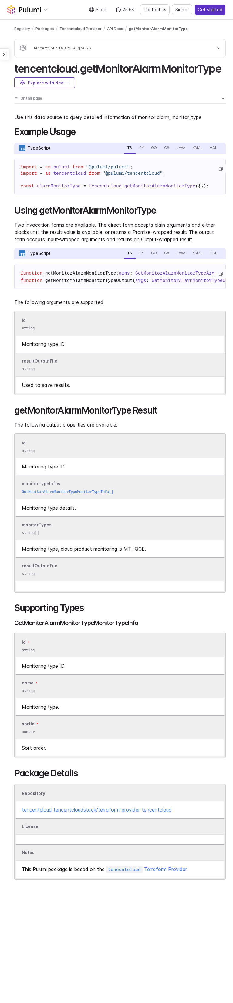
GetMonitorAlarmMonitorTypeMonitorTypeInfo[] (67, 492)
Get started (210, 9)
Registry (22, 28)
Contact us (155, 9)
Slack (101, 9)
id (24, 320)
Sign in (182, 9)
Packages (44, 28)
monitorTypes (37, 524)
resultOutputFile (39, 360)
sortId (28, 723)
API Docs (115, 28)
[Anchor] (226, 67)
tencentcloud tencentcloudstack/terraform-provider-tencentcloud (97, 810)
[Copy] (220, 169)
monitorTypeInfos (41, 483)
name (28, 682)
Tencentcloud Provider (80, 28)
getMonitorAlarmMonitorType (158, 28)
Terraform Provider (147, 869)
